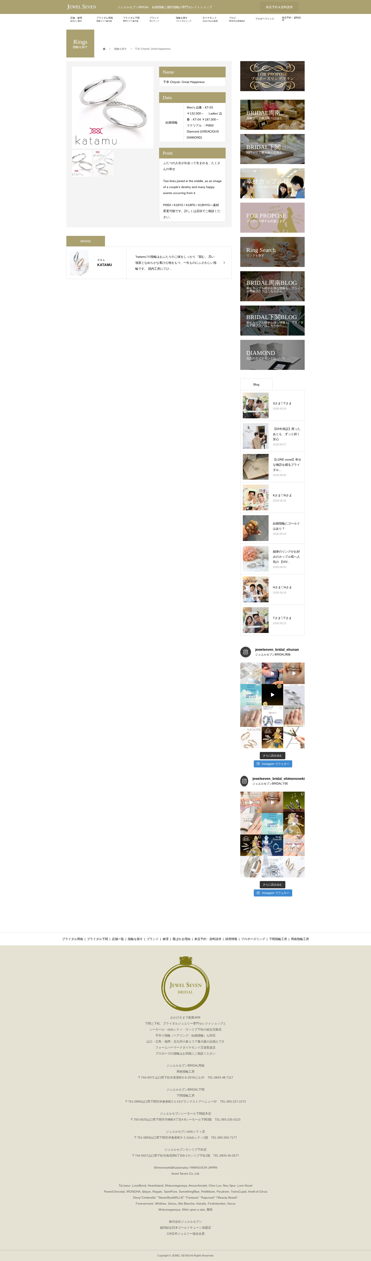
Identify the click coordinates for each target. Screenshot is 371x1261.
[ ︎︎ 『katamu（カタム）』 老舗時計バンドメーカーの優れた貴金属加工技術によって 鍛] (294, 866)
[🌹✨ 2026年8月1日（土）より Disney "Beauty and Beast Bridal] (272, 694)
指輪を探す (183, 19)
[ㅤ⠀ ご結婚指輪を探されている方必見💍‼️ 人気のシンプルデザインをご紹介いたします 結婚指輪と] (272, 866)
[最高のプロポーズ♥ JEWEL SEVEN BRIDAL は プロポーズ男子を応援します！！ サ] (294, 716)
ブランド (154, 19)
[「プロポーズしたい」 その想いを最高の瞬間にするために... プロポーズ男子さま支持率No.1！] (272, 673)
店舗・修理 (76, 19)
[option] (113, 107)
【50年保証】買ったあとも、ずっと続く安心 (286, 434)
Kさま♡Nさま (282, 495)
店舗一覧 (118, 939)
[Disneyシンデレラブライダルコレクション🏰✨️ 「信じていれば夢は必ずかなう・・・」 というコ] (272, 845)
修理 (166, 939)
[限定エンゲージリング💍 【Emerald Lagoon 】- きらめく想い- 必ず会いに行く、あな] (251, 716)
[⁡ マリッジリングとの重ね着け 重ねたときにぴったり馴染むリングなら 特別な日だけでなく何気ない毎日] (272, 802)
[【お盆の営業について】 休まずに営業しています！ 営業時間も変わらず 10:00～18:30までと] (251, 694)
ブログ (237, 19)
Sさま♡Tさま (282, 403)
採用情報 (231, 939)
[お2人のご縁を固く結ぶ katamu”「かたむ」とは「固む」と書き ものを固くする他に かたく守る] (251, 737)
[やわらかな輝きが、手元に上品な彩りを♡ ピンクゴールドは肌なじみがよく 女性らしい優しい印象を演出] (294, 737)
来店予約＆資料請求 (279, 7)
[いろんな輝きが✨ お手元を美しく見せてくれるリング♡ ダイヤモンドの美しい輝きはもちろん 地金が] (294, 694)
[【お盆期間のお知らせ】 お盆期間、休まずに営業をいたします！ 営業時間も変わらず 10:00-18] (272, 824)
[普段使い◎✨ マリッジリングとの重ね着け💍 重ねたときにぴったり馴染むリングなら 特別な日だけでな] (294, 673)
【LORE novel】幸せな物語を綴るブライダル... (287, 465)
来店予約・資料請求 (291, 18)
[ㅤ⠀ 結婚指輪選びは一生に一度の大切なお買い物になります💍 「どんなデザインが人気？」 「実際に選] (294, 845)
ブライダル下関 (131, 19)
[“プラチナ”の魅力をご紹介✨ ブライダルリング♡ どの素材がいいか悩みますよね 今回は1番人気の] (272, 716)
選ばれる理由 (181, 939)
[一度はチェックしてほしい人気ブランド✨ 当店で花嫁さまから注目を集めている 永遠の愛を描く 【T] (251, 673)
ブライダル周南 (104, 19)
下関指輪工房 (278, 939)
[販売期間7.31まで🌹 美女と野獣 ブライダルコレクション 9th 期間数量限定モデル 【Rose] (272, 737)
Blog (256, 384)
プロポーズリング (264, 18)
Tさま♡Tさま (282, 618)
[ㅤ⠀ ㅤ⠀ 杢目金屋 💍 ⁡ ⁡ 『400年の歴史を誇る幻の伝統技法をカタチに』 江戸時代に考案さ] (251, 866)
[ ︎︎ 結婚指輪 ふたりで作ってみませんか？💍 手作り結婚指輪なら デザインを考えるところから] (251, 802)
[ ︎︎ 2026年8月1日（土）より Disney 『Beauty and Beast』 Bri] (294, 824)
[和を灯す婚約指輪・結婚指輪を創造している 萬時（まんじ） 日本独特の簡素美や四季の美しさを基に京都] (294, 802)
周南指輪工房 (300, 939)
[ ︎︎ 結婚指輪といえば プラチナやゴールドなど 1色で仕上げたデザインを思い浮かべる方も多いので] (251, 824)
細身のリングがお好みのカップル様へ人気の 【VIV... (286, 556)
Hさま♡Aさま (282, 587)
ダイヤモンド (210, 19)
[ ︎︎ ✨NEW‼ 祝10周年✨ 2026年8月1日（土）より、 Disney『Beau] (251, 845)
